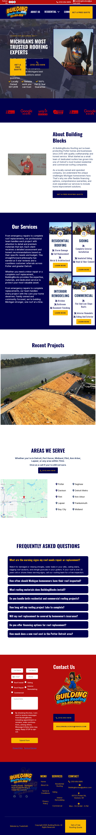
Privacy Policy (18, 748)
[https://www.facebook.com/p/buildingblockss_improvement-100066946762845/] (12, 2)
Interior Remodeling (32, 687)
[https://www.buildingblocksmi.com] (17, 12)
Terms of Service (30, 748)
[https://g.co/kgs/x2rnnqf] (14, 2)
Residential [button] (50, 11)
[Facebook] (14, 796)
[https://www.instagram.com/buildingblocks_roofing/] (10, 2)
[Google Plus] (27, 796)
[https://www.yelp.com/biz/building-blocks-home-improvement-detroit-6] (39, 112)
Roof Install (19, 683)
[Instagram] (21, 796)
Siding (30, 683)
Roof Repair (19, 688)
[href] (24, 498)
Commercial (19, 693)
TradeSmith (23, 826)
